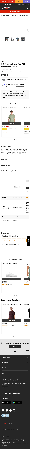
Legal (3, 373)
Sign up (4, 387)
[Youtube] (14, 410)
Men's (7, 15)
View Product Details (7, 71)
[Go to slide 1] (7, 39)
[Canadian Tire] (4, 1)
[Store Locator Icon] (1, 5)
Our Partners (5, 362)
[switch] (16, 187)
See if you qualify (20, 86)
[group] (5, 128)
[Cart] (28, 8)
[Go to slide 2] (12, 39)
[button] (11, 123)
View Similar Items (18, 71)
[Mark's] (19, 1)
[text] (11, 132)
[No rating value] (5, 69)
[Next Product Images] (27, 30)
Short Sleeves (19, 15)
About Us (4, 368)
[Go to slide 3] (17, 39)
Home (3, 15)
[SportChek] (11, 1)
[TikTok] (7, 410)
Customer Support (6, 357)
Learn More (5, 398)
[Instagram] (10, 410)
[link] (6, 69)
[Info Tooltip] (29, 131)
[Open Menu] (2, 8)
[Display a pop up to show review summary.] (13, 285)
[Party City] (26, 1)
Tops (12, 15)
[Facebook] (3, 410)
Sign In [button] (15, 346)
